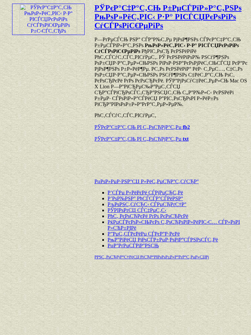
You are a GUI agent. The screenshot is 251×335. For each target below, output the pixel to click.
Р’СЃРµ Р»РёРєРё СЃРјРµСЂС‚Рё (145, 192)
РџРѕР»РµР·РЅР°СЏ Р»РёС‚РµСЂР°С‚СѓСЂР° (146, 181)
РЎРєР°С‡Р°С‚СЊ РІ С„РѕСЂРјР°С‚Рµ (142, 127)
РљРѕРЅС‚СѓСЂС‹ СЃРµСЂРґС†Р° (147, 204)
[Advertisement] (170, 157)
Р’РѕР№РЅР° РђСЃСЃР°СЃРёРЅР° (145, 198)
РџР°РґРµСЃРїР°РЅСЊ (133, 245)
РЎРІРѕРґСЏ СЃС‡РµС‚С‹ (137, 210)
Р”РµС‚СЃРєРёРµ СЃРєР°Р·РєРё (144, 234)
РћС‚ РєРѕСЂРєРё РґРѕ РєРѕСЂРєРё (148, 216)
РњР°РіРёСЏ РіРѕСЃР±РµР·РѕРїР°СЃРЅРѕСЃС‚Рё (163, 239)
